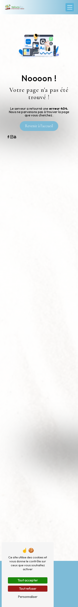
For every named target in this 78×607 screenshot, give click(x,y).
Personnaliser (27, 597)
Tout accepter (27, 580)
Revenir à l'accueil (39, 125)
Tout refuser (27, 588)
